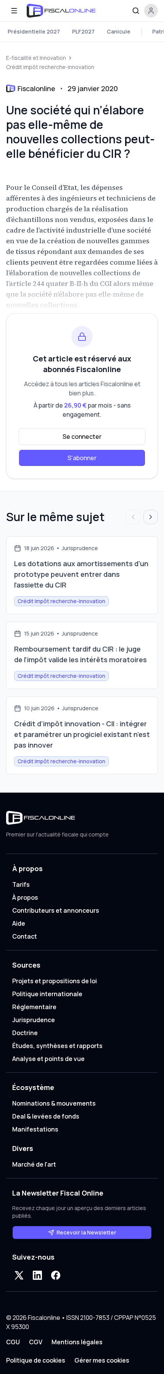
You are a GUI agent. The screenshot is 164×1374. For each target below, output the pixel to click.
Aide (18, 923)
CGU (13, 1342)
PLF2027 (83, 31)
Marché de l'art (34, 1164)
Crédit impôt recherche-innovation (50, 67)
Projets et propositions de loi (54, 981)
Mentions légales (77, 1342)
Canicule (118, 31)
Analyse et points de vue (48, 1059)
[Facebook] (56, 1275)
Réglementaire (34, 1007)
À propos (25, 897)
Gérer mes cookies (101, 1360)
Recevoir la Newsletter (86, 1232)
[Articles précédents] (133, 517)
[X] (19, 1275)
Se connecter (82, 436)
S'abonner (82, 458)
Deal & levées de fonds (45, 1116)
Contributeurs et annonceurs (55, 910)
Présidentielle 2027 (34, 31)
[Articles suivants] (150, 517)
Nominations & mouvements (54, 1103)
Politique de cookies (35, 1360)
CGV (35, 1342)
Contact (24, 936)
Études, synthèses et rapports (57, 1046)
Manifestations (35, 1129)
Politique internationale (47, 994)
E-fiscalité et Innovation (36, 57)
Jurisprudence (33, 1020)
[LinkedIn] (37, 1275)
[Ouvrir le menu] (14, 11)
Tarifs (21, 884)
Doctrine (25, 1033)
